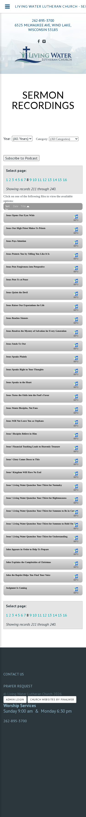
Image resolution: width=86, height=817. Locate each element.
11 (40, 179)
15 (60, 179)
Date (15, 206)
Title (23, 206)
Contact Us (13, 674)
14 (55, 179)
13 (50, 179)
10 (35, 179)
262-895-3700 (43, 20)
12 (45, 179)
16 (65, 179)
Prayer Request (18, 686)
